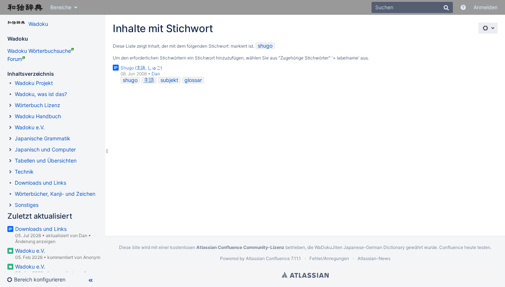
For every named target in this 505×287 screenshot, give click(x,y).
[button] (39, 279)
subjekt (169, 80)
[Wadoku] (16, 22)
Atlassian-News (373, 258)
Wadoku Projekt (34, 83)
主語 (149, 80)
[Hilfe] (463, 7)
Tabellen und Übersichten (46, 160)
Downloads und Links (40, 183)
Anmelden (486, 7)
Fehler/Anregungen (329, 258)
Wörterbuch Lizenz (37, 105)
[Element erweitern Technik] (10, 172)
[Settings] (488, 28)
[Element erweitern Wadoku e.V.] (10, 127)
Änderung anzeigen (35, 241)
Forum (14, 59)
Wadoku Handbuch (38, 116)
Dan (83, 235)
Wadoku (38, 24)
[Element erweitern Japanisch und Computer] (10, 150)
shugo (265, 45)
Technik (24, 171)
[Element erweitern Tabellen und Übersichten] (10, 161)
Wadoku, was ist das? (41, 94)
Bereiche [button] (60, 7)
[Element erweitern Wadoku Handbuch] (10, 116)
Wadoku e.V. (30, 127)
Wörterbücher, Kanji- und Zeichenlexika (62, 194)
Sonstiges (26, 205)
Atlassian (305, 275)
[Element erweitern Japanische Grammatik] (10, 138)
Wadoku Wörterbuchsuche (39, 51)
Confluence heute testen (464, 247)
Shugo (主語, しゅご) (141, 68)
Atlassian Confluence (268, 258)
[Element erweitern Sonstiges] (10, 205)
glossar (193, 80)
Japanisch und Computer (45, 149)
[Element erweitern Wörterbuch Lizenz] (10, 105)
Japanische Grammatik (42, 138)
